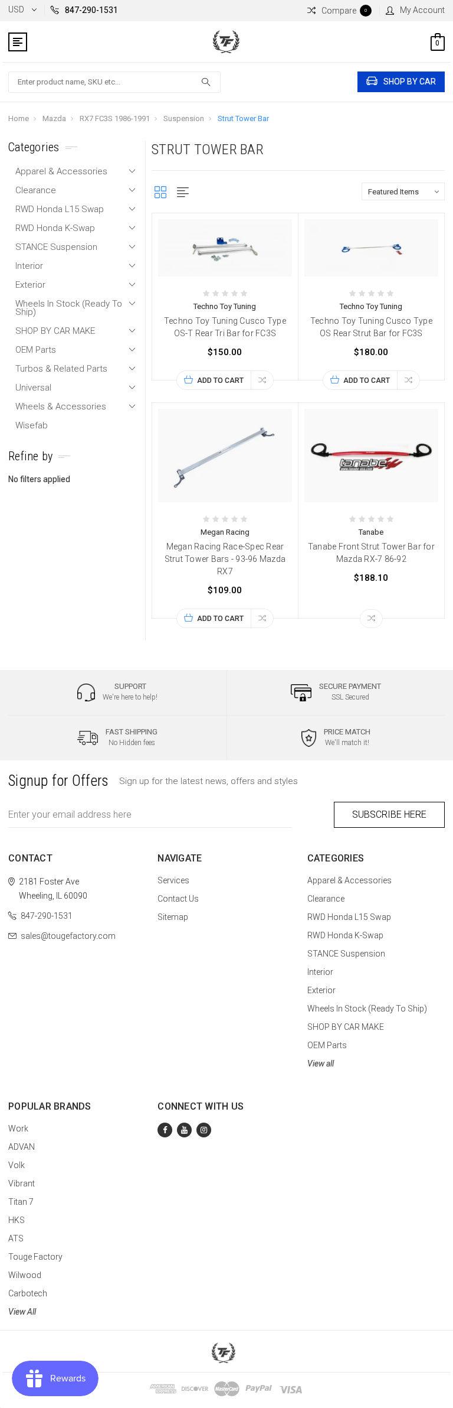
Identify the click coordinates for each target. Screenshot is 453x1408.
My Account (422, 10)
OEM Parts (35, 349)
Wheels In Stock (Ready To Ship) (68, 307)
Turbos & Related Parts (61, 368)
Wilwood (24, 1275)
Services (173, 880)
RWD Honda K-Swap (55, 228)
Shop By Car (409, 81)
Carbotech (27, 1293)
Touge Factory (35, 1256)
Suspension (183, 118)
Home (18, 118)
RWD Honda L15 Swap (59, 209)
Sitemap (172, 917)
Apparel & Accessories (61, 171)
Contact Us (178, 898)
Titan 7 (21, 1202)
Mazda (54, 118)
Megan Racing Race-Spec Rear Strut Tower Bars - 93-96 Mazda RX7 (225, 559)
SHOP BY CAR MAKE (55, 331)
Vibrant (21, 1183)
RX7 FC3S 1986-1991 (115, 118)
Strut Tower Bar (243, 118)
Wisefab (31, 425)
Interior (29, 266)
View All (22, 1311)
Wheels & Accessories (60, 406)
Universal (33, 387)
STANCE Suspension (56, 247)
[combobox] (114, 82)
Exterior (30, 284)
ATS (16, 1238)
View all (320, 1063)
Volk (16, 1165)
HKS (16, 1220)
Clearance (35, 190)
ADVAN (21, 1147)
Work (18, 1128)
